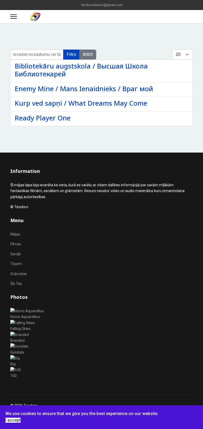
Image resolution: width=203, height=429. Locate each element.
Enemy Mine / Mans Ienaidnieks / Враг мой (84, 88)
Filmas (15, 244)
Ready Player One (43, 117)
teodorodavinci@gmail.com (102, 5)
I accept (13, 420)
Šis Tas (16, 283)
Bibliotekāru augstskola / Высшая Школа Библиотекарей (81, 69)
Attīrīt (88, 54)
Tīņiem (16, 264)
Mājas (15, 234)
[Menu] (13, 16)
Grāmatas (18, 274)
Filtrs (71, 54)
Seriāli (15, 254)
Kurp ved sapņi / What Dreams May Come (81, 103)
